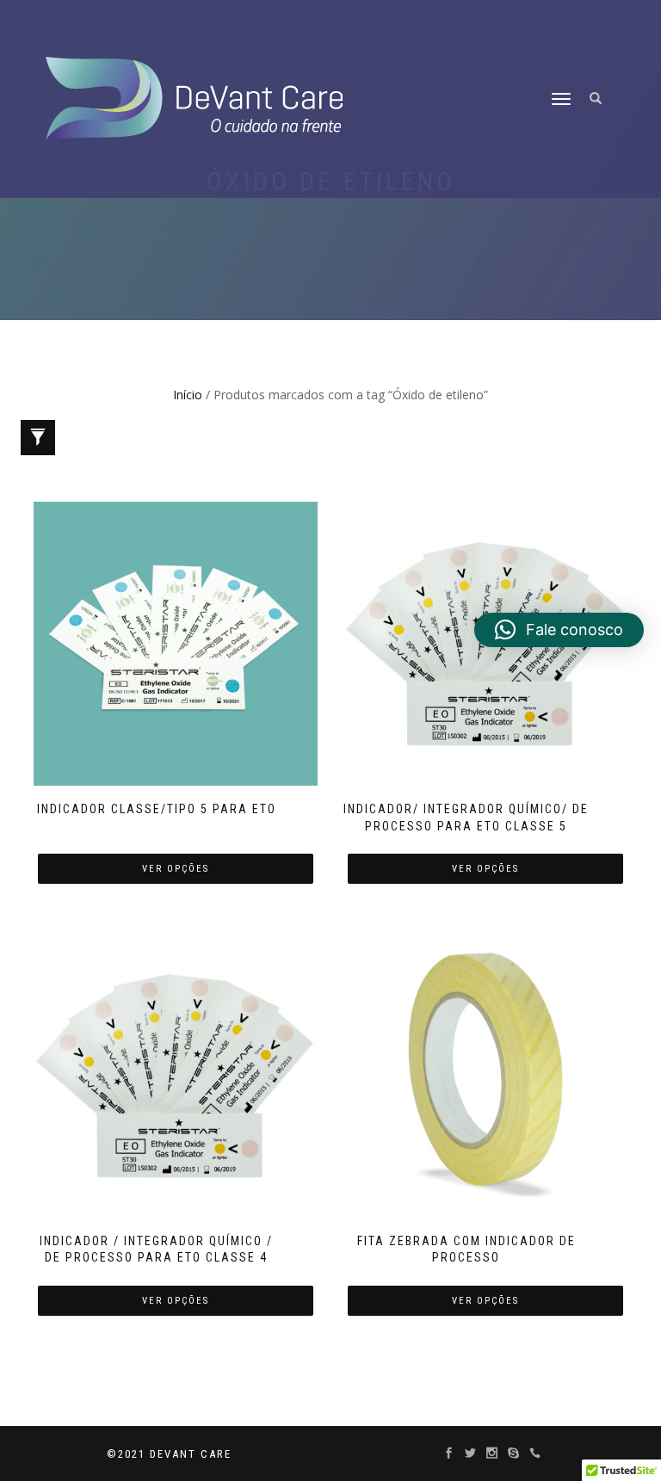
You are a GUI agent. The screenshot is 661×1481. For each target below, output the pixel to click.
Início (187, 394)
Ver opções (175, 868)
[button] (559, 630)
